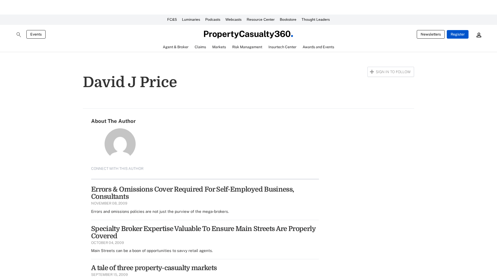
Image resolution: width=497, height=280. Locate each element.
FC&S (172, 19)
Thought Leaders (316, 19)
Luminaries (191, 19)
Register (458, 34)
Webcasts (233, 19)
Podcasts (212, 19)
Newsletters (431, 34)
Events (36, 34)
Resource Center (261, 19)
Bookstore (288, 19)
